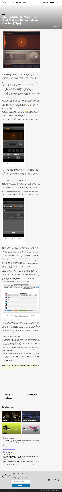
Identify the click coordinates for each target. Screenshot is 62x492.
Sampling (35, 366)
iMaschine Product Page (7, 360)
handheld (33, 365)
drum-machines (10, 365)
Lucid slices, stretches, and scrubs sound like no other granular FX (30, 419)
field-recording (24, 365)
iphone (3, 366)
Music (20, 2)
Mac (14, 366)
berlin (5, 365)
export (19, 365)
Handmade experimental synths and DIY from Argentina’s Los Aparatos (30, 431)
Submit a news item (55, 490)
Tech (17, 2)
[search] (57, 2)
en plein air (15, 365)
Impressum (43, 490)
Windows (12, 368)
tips (9, 368)
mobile (16, 366)
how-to (36, 365)
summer (7, 368)
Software (4, 368)
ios (38, 365)
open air (27, 366)
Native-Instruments (21, 366)
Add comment (57, 26)
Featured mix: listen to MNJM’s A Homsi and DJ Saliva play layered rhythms (11, 419)
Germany (29, 365)
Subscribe (21, 485)
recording (31, 366)
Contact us (48, 490)
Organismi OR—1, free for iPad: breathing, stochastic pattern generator (10, 431)
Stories (12, 2)
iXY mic (26, 111)
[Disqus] (21, 452)
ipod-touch (11, 366)
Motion (24, 2)
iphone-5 (6, 366)
